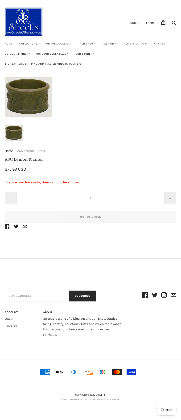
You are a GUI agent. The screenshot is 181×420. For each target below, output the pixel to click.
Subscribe (82, 295)
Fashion (108, 43)
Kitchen (159, 43)
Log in (9, 318)
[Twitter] (154, 296)
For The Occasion (57, 43)
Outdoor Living (16, 53)
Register (11, 325)
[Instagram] (164, 296)
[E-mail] (173, 296)
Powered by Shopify (107, 399)
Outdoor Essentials (51, 53)
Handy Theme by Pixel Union (78, 399)
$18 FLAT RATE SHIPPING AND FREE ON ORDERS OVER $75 (43, 63)
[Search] (174, 24)
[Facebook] (145, 296)
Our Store (83, 53)
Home (8, 43)
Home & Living (134, 43)
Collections (28, 43)
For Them (86, 43)
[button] (14, 133)
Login (150, 23)
